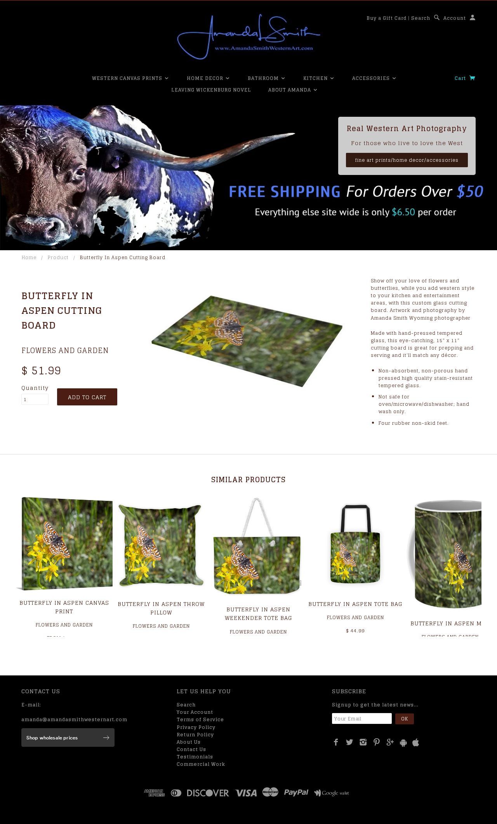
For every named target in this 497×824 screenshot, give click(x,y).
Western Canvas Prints (128, 78)
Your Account (195, 712)
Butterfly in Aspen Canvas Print (64, 607)
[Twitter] (350, 742)
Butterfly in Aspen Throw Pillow (161, 608)
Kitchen (316, 78)
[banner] (248, 37)
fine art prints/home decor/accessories (407, 160)
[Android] (403, 743)
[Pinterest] (377, 742)
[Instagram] (363, 742)
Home (29, 257)
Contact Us (191, 749)
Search (420, 18)
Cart (461, 78)
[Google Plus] (390, 742)
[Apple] (415, 743)
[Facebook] (336, 742)
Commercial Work (201, 764)
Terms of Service (200, 719)
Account (454, 18)
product (58, 257)
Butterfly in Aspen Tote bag (355, 604)
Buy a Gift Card (387, 18)
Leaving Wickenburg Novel (211, 90)
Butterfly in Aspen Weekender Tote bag (258, 613)
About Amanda (290, 90)
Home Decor (206, 78)
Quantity (35, 388)
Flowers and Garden (65, 350)
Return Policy (195, 735)
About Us (189, 742)
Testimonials (195, 757)
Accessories (371, 78)
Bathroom (264, 78)
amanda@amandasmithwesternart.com (74, 719)
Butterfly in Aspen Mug (450, 623)
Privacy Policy (196, 727)
